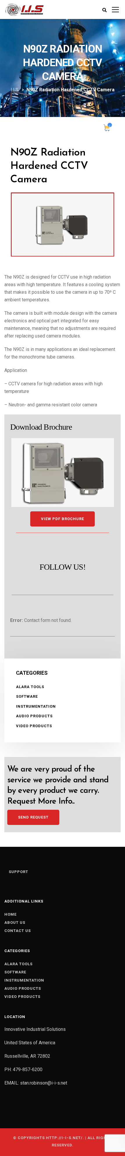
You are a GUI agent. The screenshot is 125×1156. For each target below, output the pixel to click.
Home (10, 914)
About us (14, 922)
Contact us (17, 930)
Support (18, 872)
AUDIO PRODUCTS (34, 716)
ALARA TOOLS (30, 687)
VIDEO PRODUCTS (34, 726)
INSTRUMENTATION (36, 706)
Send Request (33, 817)
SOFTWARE (27, 696)
